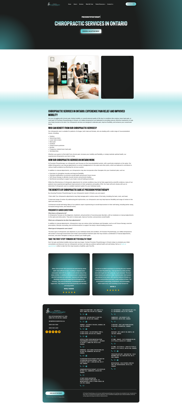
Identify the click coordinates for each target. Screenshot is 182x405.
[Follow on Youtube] (59, 332)
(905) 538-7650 (53, 324)
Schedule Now (131, 4)
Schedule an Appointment (91, 31)
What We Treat (89, 4)
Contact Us (110, 4)
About (75, 4)
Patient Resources (100, 4)
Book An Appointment (56, 393)
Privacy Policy (61, 396)
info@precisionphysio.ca (57, 321)
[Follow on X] (56, 332)
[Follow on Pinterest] (53, 332)
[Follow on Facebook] (47, 332)
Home (69, 4)
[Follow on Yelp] (50, 332)
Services (81, 4)
